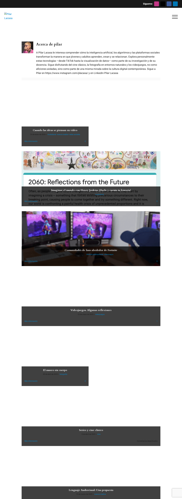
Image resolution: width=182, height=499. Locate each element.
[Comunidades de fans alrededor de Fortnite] (91, 238)
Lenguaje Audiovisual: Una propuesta (91, 490)
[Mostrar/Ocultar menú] (175, 16)
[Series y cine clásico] (91, 418)
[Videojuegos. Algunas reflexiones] (91, 298)
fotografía (63, 374)
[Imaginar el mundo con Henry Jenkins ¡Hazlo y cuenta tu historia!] (91, 178)
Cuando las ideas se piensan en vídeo (55, 130)
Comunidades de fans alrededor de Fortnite (91, 250)
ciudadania (51, 134)
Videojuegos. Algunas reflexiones (91, 310)
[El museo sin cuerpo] (55, 358)
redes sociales (74, 134)
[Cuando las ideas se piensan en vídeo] (55, 118)
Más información (31, 141)
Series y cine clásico (91, 430)
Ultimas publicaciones (94, 254)
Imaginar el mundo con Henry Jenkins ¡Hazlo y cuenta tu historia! (91, 190)
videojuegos (108, 254)
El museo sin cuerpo (55, 370)
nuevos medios (63, 134)
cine (98, 434)
